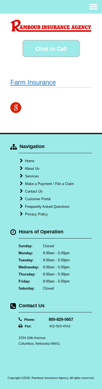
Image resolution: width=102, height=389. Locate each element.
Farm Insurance (33, 82)
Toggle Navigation (93, 6)
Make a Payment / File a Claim (49, 184)
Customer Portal (37, 199)
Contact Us (33, 191)
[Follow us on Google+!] (15, 107)
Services (31, 176)
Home (29, 161)
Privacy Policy (36, 214)
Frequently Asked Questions (47, 207)
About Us (31, 169)
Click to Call (51, 48)
